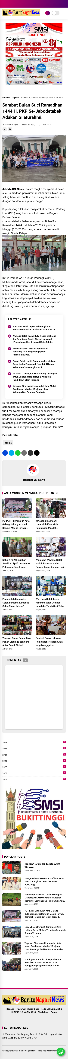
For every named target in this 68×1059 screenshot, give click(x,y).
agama (15, 97)
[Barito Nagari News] (21, 15)
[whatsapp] (18, 453)
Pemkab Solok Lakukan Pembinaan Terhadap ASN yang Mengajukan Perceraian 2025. (30, 351)
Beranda (6, 97)
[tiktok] (18, 4)
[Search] (64, 4)
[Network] (47, 13)
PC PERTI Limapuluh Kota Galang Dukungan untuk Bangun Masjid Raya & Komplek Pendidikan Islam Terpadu (35, 376)
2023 (33, 761)
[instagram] (8, 4)
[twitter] (11, 453)
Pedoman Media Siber (28, 1009)
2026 (33, 742)
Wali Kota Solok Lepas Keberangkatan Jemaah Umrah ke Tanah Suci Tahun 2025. (34, 328)
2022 (33, 767)
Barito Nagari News (28, 1051)
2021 (33, 773)
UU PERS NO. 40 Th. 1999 (23, 1012)
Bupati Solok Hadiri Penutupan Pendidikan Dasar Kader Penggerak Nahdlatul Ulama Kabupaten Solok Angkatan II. (34, 364)
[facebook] (4, 4)
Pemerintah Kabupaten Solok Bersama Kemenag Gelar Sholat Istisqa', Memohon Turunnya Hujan (16, 603)
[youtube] (13, 4)
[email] (30, 453)
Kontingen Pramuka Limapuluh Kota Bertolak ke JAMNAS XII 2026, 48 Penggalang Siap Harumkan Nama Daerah (43, 962)
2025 (33, 749)
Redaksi (10, 1009)
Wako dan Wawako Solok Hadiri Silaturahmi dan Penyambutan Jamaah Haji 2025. (50, 564)
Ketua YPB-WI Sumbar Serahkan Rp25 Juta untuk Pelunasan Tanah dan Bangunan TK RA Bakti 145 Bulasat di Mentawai (16, 564)
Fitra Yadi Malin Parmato (49, 1051)
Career (54, 1012)
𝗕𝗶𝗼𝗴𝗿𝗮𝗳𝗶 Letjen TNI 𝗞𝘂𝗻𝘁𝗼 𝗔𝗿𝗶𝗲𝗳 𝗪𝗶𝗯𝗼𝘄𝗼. (42, 865)
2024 (33, 755)
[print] (24, 453)
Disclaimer (43, 1012)
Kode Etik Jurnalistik (51, 1009)
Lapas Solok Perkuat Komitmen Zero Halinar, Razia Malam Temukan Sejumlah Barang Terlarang (45, 930)
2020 (33, 779)
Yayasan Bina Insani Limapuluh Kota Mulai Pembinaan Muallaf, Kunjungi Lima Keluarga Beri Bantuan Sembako (34, 389)
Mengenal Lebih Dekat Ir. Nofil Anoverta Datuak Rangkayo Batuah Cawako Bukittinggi (44, 881)
